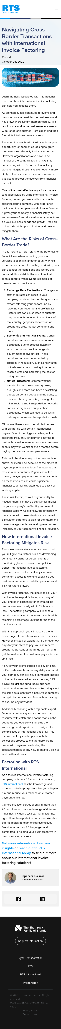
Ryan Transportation (30, 958)
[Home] (10, 9)
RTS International (12, 784)
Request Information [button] (30, 941)
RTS (30, 966)
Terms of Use (30, 1014)
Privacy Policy (30, 1010)
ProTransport (30, 983)
